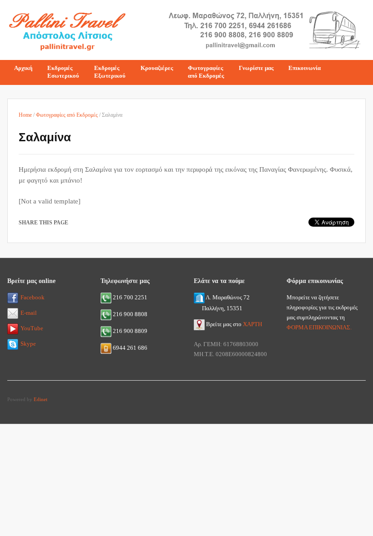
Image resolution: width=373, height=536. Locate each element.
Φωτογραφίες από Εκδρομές (67, 115)
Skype (28, 343)
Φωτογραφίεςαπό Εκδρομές (206, 72)
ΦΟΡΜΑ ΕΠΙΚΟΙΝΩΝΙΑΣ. (319, 327)
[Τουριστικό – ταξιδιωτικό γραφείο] (66, 28)
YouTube (31, 328)
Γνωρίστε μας (256, 68)
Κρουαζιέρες (157, 68)
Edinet (40, 399)
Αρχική (23, 68)
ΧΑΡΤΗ (252, 324)
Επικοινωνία (304, 68)
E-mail (28, 312)
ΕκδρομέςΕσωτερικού (63, 72)
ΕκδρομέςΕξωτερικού (110, 72)
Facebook (32, 297)
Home (25, 115)
